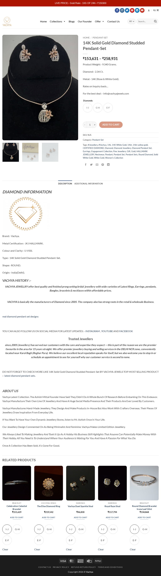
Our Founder (85, 21)
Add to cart (111, 124)
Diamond (109, 148)
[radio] (87, 107)
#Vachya (102, 145)
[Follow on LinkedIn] (137, 10)
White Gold (99, 158)
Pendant (109, 154)
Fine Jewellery (119, 151)
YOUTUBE (107, 331)
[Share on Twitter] (91, 164)
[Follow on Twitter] (127, 10)
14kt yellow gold (140, 145)
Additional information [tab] (88, 183)
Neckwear (99, 154)
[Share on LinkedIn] (108, 164)
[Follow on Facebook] (117, 10)
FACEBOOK (126, 331)
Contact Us (113, 21)
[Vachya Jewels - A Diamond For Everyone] (18, 21)
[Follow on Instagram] (122, 10)
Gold (133, 151)
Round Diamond (146, 154)
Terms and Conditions (110, 567)
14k (109, 145)
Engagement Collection (101, 151)
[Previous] (8, 87)
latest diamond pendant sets (19, 375)
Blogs (72, 21)
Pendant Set (119, 154)
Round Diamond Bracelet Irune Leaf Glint (144, 507)
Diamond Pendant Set (142, 148)
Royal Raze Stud (112, 506)
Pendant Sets (132, 154)
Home (43, 21)
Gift (128, 151)
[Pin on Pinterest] (102, 164)
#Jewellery (93, 145)
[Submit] (155, 21)
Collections (56, 21)
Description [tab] (65, 183)
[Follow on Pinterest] (132, 10)
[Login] (149, 10)
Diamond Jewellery (122, 148)
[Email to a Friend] (97, 164)
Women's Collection (114, 158)
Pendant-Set (100, 37)
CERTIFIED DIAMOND (93, 148)
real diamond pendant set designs (20, 316)
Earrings (86, 151)
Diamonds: (88, 101)
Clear (5, 549)
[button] (156, 10)
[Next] (72, 87)
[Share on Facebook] (85, 164)
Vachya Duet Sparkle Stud (80, 506)
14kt (130, 145)
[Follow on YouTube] (142, 10)
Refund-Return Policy (83, 567)
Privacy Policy (61, 567)
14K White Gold (119, 145)
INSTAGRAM (92, 331)
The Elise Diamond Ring (48, 506)
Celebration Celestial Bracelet (17, 507)
